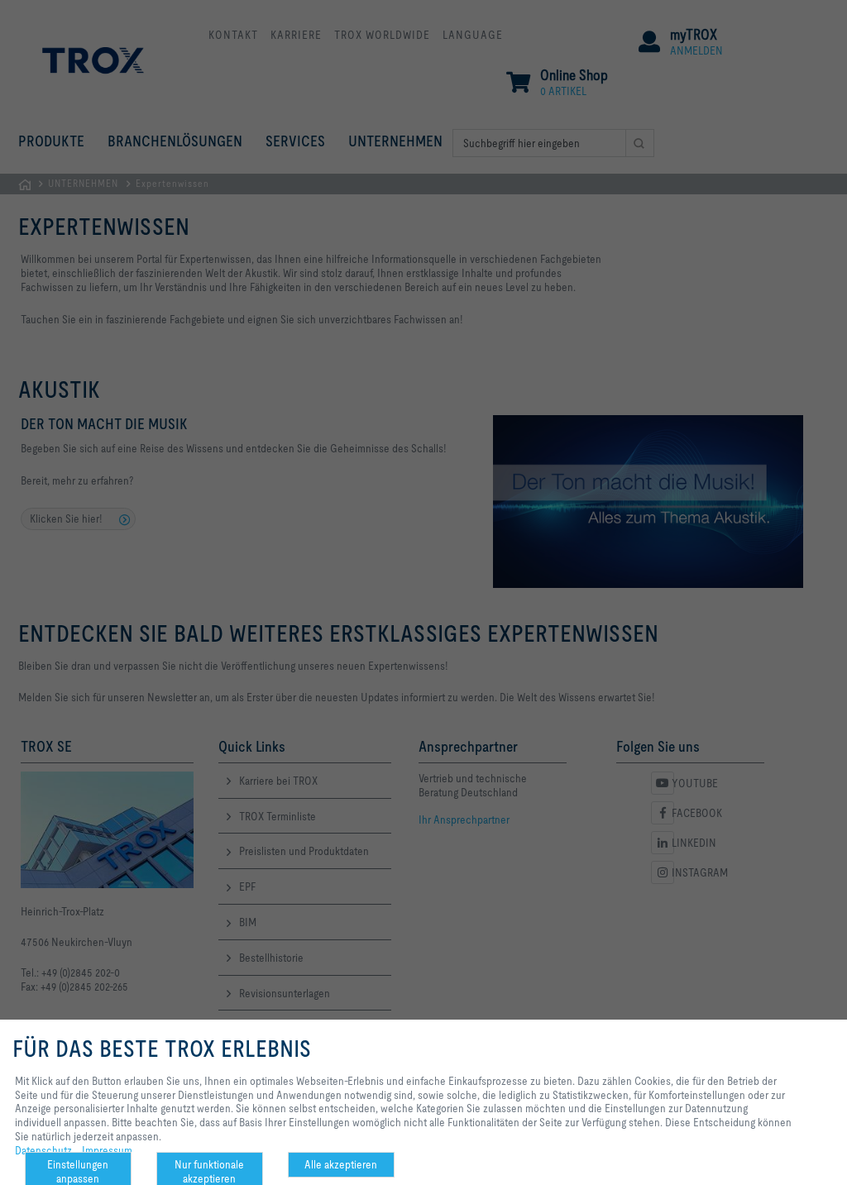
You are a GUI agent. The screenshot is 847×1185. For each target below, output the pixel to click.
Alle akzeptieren (340, 1164)
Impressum (107, 1150)
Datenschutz (43, 1150)
